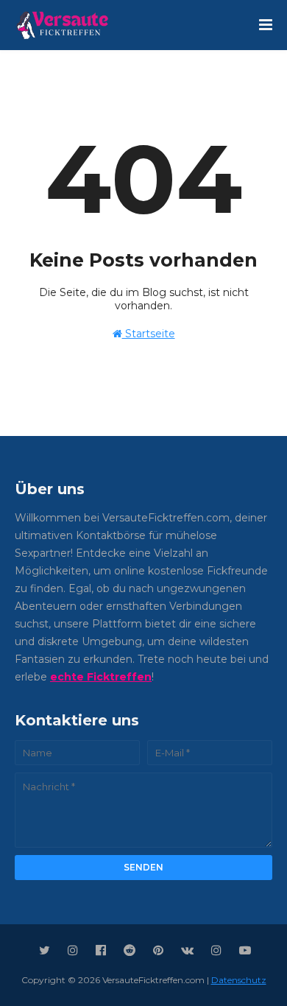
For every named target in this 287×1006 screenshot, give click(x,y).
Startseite (148, 333)
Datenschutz (238, 979)
